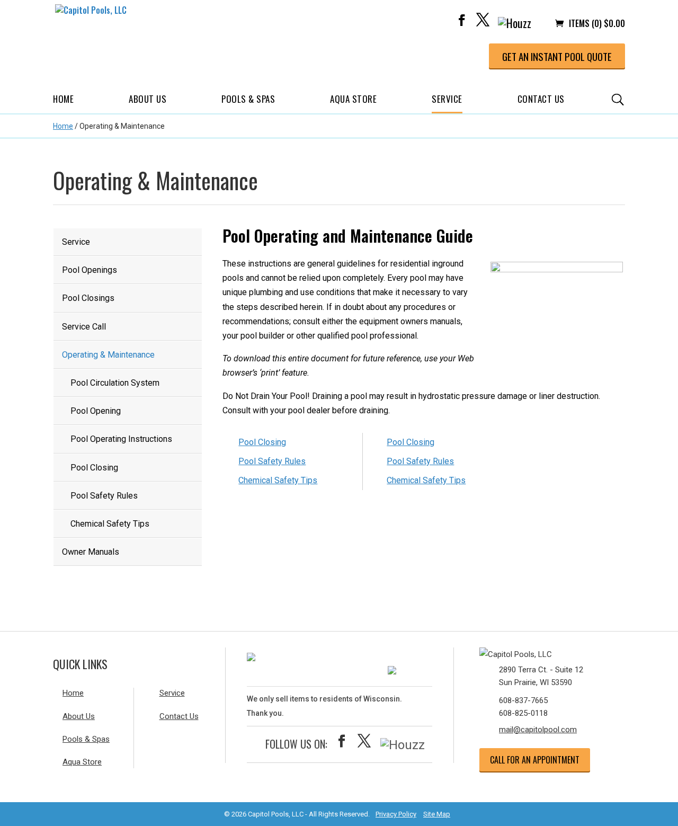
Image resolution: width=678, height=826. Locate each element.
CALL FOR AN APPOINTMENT (534, 759)
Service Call (84, 327)
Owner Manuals (90, 552)
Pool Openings (89, 270)
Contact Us (541, 98)
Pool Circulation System (114, 383)
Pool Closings (88, 298)
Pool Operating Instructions (121, 439)
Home (63, 98)
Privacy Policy (396, 814)
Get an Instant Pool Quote (557, 56)
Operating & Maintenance (108, 355)
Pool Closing (94, 468)
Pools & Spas (248, 98)
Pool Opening (95, 411)
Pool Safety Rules (104, 496)
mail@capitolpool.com (538, 729)
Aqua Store (353, 98)
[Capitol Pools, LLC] (542, 652)
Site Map (436, 814)
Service (447, 98)
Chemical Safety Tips (109, 524)
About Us (147, 98)
